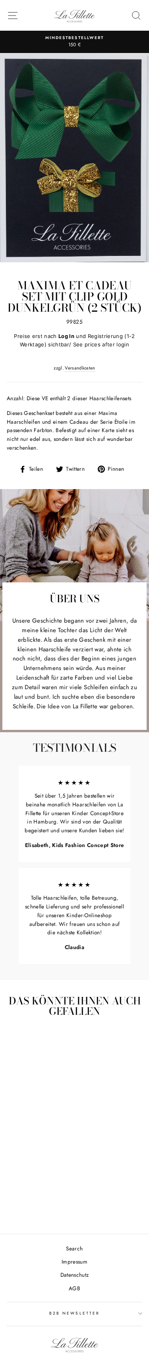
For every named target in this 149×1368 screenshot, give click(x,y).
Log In (66, 336)
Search (74, 1248)
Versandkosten (80, 368)
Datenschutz (74, 1275)
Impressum (74, 1262)
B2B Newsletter (74, 1313)
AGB (74, 1288)
